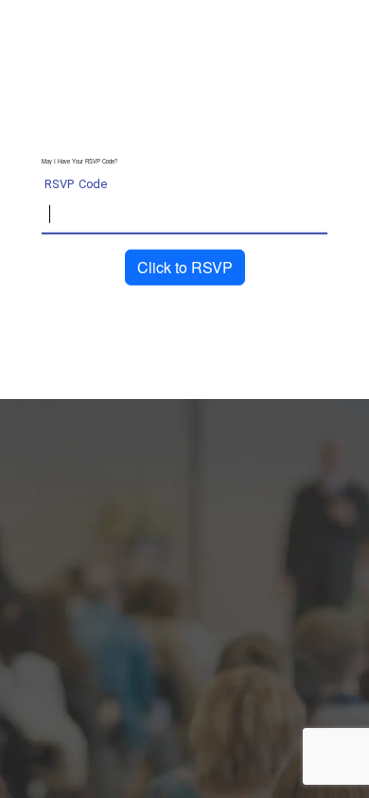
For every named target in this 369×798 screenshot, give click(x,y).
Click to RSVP (185, 267)
